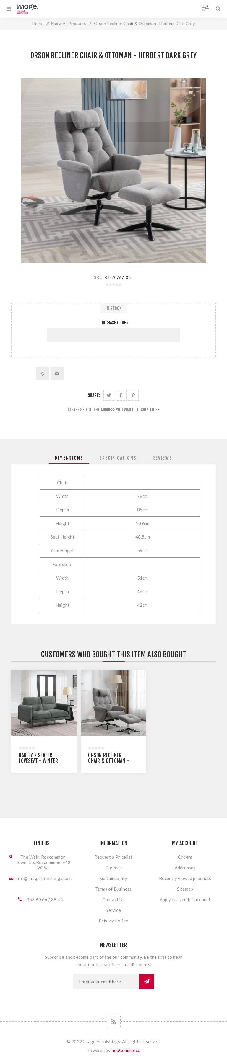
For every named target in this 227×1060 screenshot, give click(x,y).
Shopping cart (207, 6)
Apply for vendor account (185, 899)
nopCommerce (126, 1050)
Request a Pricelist (113, 857)
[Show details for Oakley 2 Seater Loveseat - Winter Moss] (44, 703)
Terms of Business (113, 888)
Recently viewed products (185, 878)
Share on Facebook (121, 395)
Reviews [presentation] (162, 458)
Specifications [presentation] (118, 458)
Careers (113, 867)
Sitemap (185, 888)
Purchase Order (113, 322)
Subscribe (146, 981)
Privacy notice (113, 920)
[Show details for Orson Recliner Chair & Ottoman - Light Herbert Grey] (113, 703)
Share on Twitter (108, 395)
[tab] (69, 458)
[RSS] (114, 1021)
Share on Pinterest (133, 395)
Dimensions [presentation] (69, 458)
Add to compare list (42, 373)
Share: (94, 395)
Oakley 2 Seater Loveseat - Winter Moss (38, 761)
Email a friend (57, 373)
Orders (185, 857)
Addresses (185, 867)
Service (113, 910)
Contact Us (113, 899)
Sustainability (113, 878)
